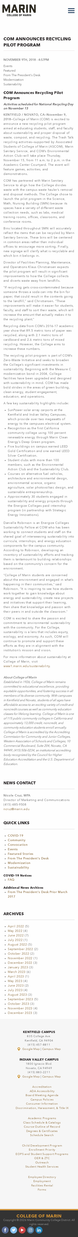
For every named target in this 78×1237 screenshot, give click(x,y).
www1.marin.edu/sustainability (26, 666)
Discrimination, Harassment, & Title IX (42, 1108)
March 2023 (17, 972)
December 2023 (20, 1013)
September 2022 (20, 949)
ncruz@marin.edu (16, 809)
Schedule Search (42, 1135)
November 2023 (20, 1008)
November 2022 (20, 958)
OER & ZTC (42, 1158)
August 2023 (17, 994)
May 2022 (15, 931)
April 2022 (16, 926)
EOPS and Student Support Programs (42, 1154)
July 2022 (15, 940)
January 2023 (18, 967)
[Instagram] (30, 1230)
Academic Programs (42, 1118)
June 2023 (16, 985)
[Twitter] (13, 1230)
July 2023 (15, 990)
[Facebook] (5, 1230)
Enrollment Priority (42, 1149)
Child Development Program (42, 1145)
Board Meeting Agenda (42, 1095)
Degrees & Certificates (42, 1131)
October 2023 (18, 1003)
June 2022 (16, 935)
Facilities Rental (42, 1185)
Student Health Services (42, 1166)
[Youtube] (22, 1230)
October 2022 (18, 953)
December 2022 (20, 962)
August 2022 (17, 944)
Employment (42, 1181)
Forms (42, 1189)
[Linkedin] (39, 1230)
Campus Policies (42, 1099)
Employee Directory (42, 1177)
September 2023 (20, 999)
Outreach (42, 1162)
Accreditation (42, 1087)
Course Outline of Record (42, 1126)
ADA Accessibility (42, 1091)
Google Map (31, 1049)
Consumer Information (42, 1103)
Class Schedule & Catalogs (42, 1122)
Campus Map (51, 1049)
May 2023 (15, 981)
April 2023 (16, 976)
